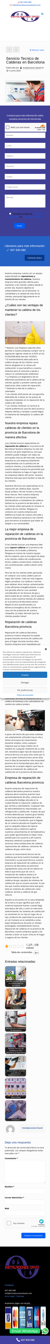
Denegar (25, 682)
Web (7, 1208)
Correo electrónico (14, 1197)
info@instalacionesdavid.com (26, 5)
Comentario (11, 1158)
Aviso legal (10, 1296)
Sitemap (20, 1296)
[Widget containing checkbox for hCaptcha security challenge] (26, 1223)
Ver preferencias (25, 690)
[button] (45, 649)
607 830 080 (25, 2)
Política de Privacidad (33, 216)
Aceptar (25, 674)
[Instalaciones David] (25, 16)
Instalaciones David (32, 67)
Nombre (9, 1186)
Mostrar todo (38, 50)
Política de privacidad (25, 695)
